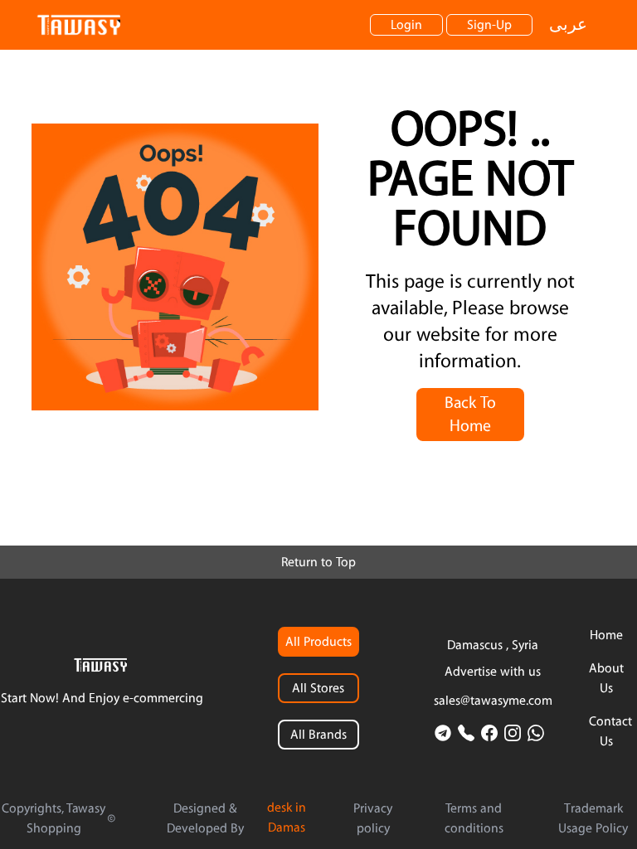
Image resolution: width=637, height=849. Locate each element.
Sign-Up (489, 24)
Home (606, 635)
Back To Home (470, 414)
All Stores (318, 688)
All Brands (318, 734)
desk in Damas (286, 817)
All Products (318, 641)
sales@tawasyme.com (493, 700)
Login (406, 24)
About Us (606, 678)
